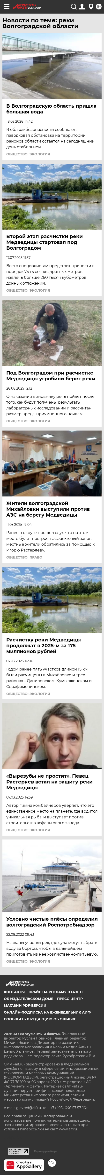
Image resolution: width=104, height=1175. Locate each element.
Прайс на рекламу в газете (56, 992)
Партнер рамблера (45, 1151)
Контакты (14, 992)
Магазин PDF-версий (25, 1005)
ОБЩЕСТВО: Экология (28, 154)
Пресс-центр (70, 999)
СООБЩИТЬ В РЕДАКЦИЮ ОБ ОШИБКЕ (40, 1019)
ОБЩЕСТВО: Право (24, 557)
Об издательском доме (28, 999)
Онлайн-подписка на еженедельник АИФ (47, 1012)
